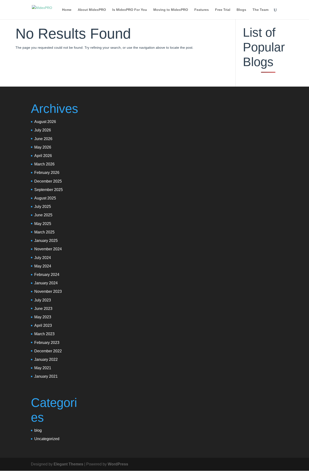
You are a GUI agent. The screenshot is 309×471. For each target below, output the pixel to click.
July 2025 (42, 207)
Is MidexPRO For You (129, 10)
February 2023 (46, 343)
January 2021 (46, 376)
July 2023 (42, 300)
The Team (260, 10)
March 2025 (44, 232)
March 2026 (44, 164)
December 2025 (48, 181)
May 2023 (42, 317)
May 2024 (42, 266)
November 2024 (48, 249)
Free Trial (222, 10)
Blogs (241, 10)
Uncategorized (46, 439)
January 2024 (46, 283)
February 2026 (46, 173)
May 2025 (42, 224)
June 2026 (43, 139)
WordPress (118, 464)
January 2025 (46, 241)
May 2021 (42, 368)
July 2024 (42, 258)
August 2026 (45, 122)
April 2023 (43, 325)
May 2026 (42, 147)
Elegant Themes (68, 464)
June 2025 (43, 215)
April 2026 (43, 156)
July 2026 (42, 130)
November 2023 (48, 291)
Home (66, 10)
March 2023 (44, 334)
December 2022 (48, 351)
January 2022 (46, 359)
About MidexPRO (92, 10)
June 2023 (43, 309)
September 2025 (48, 190)
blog (38, 430)
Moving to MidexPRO (170, 10)
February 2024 (46, 275)
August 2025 (45, 198)
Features (201, 10)
